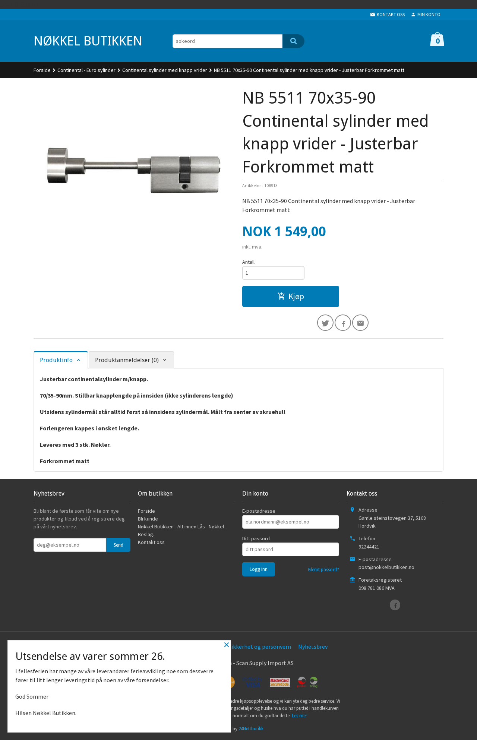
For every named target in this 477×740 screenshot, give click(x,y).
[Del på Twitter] (325, 322)
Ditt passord (256, 538)
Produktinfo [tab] (56, 360)
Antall (248, 262)
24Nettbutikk (250, 728)
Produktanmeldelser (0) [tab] (127, 360)
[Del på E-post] (360, 322)
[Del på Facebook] (343, 322)
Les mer (299, 715)
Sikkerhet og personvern (259, 646)
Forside (42, 70)
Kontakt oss (151, 542)
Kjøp (296, 296)
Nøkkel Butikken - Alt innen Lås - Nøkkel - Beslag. (182, 530)
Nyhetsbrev (313, 646)
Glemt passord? (323, 569)
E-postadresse (258, 510)
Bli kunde (148, 518)
